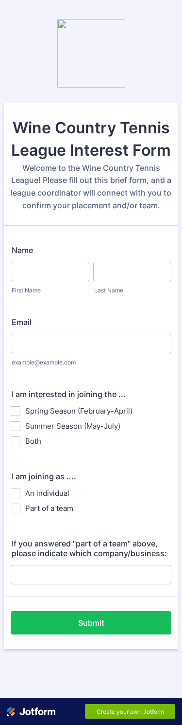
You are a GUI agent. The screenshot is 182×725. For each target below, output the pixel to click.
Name (22, 250)
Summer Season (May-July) (72, 426)
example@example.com (44, 362)
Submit (91, 623)
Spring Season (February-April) (78, 411)
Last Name (108, 290)
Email (22, 322)
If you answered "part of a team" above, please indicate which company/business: (89, 548)
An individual (47, 493)
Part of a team (49, 508)
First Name (26, 290)
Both (33, 441)
